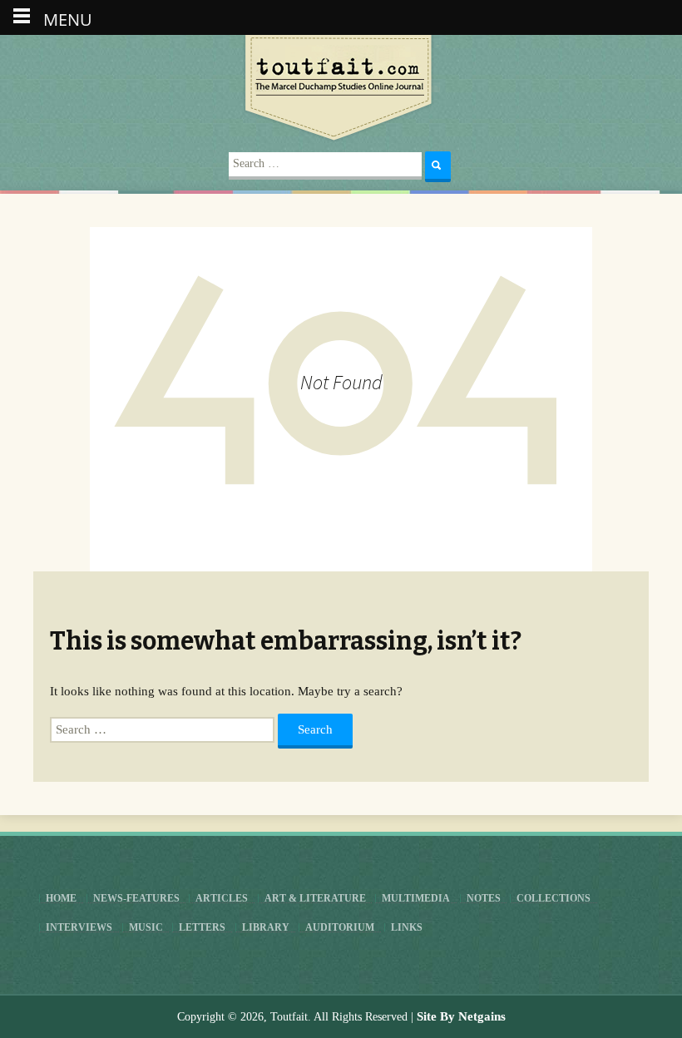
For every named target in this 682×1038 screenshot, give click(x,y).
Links (407, 927)
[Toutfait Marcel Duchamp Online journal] (341, 89)
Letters (202, 927)
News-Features (136, 898)
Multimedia (416, 898)
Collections (553, 898)
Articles (221, 898)
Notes (484, 898)
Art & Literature (315, 898)
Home (61, 898)
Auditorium (339, 927)
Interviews (79, 927)
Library (265, 927)
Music (146, 927)
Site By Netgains (461, 1016)
